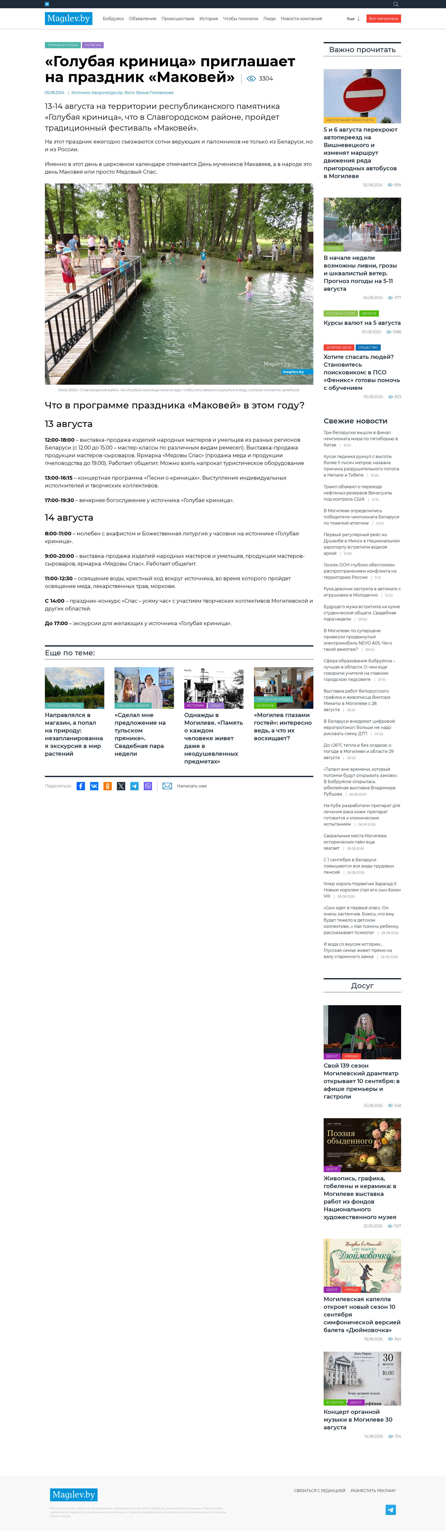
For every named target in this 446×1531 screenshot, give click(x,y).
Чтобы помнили (240, 18)
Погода (333, 248)
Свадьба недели (133, 705)
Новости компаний (301, 18)
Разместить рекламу (373, 1490)
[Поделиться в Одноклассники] (107, 786)
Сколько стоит (340, 313)
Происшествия (178, 18)
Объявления (142, 18)
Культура (265, 705)
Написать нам (192, 786)
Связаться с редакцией (320, 1490)
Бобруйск (113, 18)
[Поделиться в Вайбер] (148, 786)
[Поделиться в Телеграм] (134, 786)
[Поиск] (396, 4)
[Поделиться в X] (121, 786)
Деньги (369, 313)
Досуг (332, 1056)
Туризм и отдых (63, 45)
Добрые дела (339, 347)
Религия (93, 45)
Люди (269, 18)
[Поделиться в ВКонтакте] (94, 786)
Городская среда (64, 705)
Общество (368, 347)
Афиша (351, 1056)
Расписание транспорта (350, 120)
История (209, 18)
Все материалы (384, 18)
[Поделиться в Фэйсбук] (81, 786)
